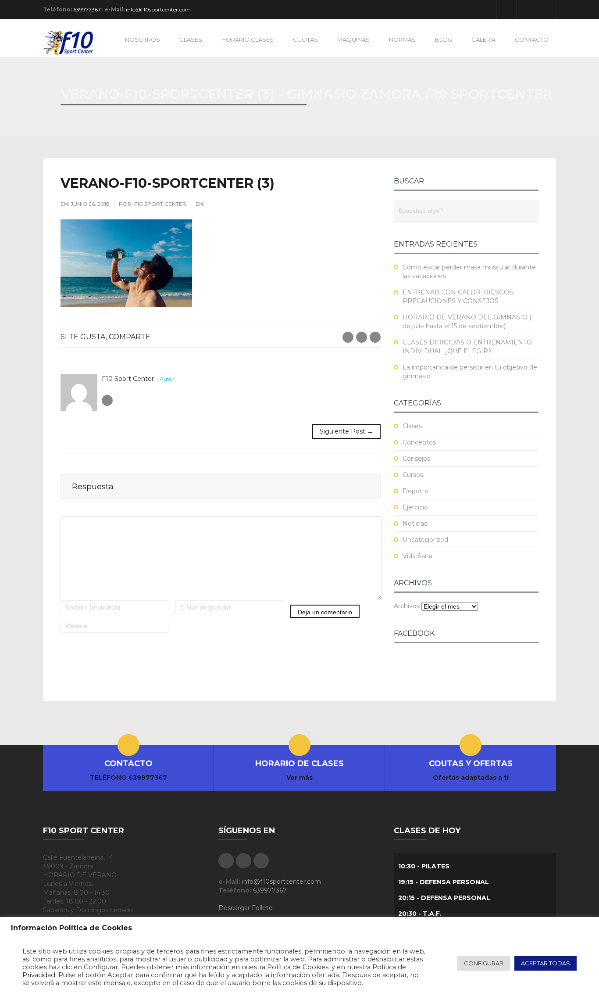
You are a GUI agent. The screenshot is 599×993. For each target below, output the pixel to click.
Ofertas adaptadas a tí (471, 777)
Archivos (407, 606)
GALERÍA (483, 39)
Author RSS (107, 400)
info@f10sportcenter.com (158, 9)
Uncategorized (425, 540)
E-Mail (375, 337)
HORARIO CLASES (247, 39)
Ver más (299, 777)
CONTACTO (532, 39)
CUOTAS (305, 39)
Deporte (415, 491)
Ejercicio (415, 507)
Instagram (546, 9)
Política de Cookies (297, 967)
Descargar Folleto (245, 908)
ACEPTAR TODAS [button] (545, 963)
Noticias (415, 523)
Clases (412, 426)
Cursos (413, 475)
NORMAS (402, 39)
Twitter (361, 337)
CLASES (190, 39)
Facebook (506, 9)
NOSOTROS (142, 39)
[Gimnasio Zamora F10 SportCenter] (72, 43)
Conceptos (419, 442)
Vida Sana (417, 556)
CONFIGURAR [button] (483, 963)
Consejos (416, 458)
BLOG (443, 39)
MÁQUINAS (353, 39)
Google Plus (526, 9)
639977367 (87, 9)
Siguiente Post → (346, 431)
